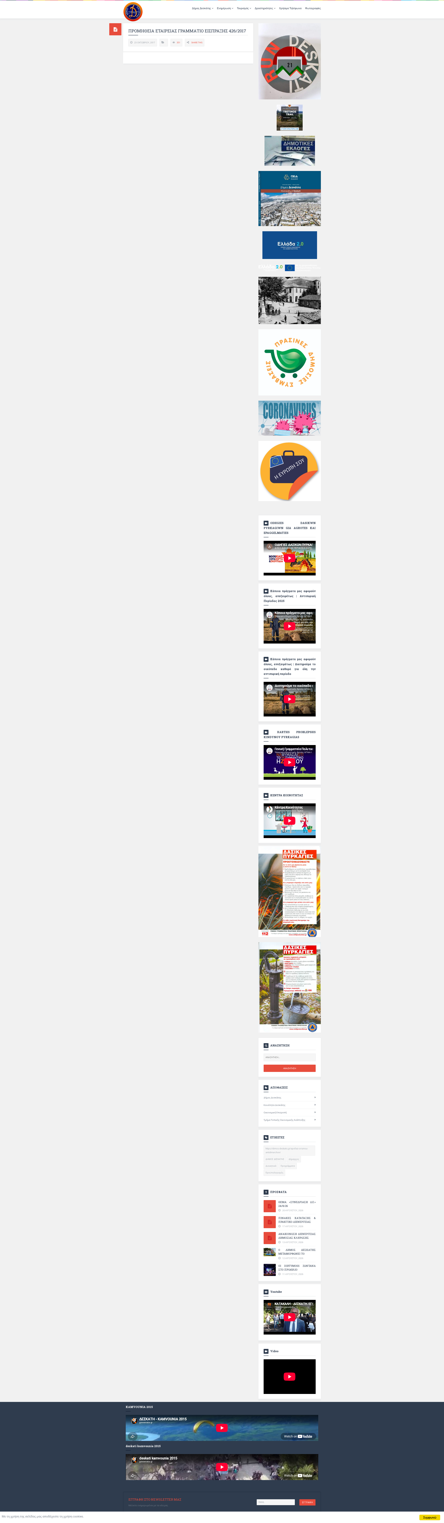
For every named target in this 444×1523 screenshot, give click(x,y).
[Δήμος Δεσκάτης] (133, 11)
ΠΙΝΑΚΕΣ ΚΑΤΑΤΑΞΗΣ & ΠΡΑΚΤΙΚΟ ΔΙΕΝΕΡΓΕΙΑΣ (297, 1219)
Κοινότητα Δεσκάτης (274, 1105)
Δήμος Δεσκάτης (272, 1097)
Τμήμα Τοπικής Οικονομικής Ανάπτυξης (284, 1119)
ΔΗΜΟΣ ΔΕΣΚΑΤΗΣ (275, 1159)
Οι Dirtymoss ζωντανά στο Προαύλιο (297, 1267)
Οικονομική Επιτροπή (275, 1112)
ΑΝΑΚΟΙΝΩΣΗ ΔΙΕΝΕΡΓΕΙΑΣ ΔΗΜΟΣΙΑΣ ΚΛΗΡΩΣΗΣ (297, 1235)
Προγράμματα (288, 1165)
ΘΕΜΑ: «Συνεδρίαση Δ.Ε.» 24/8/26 (297, 1204)
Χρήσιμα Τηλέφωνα (290, 8)
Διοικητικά (271, 1165)
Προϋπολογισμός (274, 1172)
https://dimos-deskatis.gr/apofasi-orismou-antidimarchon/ (287, 1150)
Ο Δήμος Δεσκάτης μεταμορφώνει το (297, 1251)
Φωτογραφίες (313, 8)
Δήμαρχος (294, 1159)
